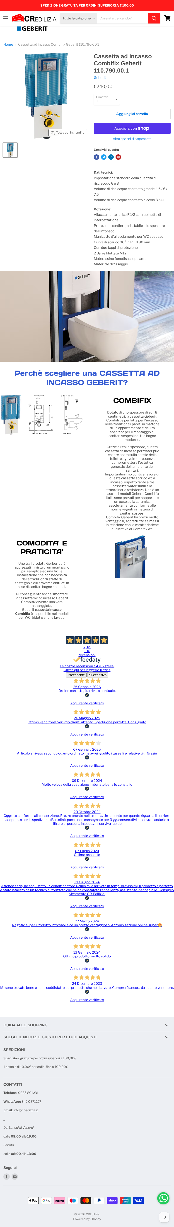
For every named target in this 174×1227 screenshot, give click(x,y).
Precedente (76, 675)
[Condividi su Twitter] (103, 157)
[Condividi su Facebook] (96, 157)
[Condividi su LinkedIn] (111, 157)
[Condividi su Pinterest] (118, 157)
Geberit (100, 78)
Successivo (97, 675)
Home (8, 45)
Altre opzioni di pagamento (132, 139)
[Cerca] (154, 18)
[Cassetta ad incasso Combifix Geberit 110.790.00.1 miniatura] (10, 150)
